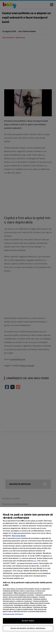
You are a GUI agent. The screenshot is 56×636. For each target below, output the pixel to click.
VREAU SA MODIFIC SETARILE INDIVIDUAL (27, 628)
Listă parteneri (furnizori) (13, 614)
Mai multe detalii (19, 536)
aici (35, 561)
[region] (28, 571)
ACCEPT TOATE (28, 621)
